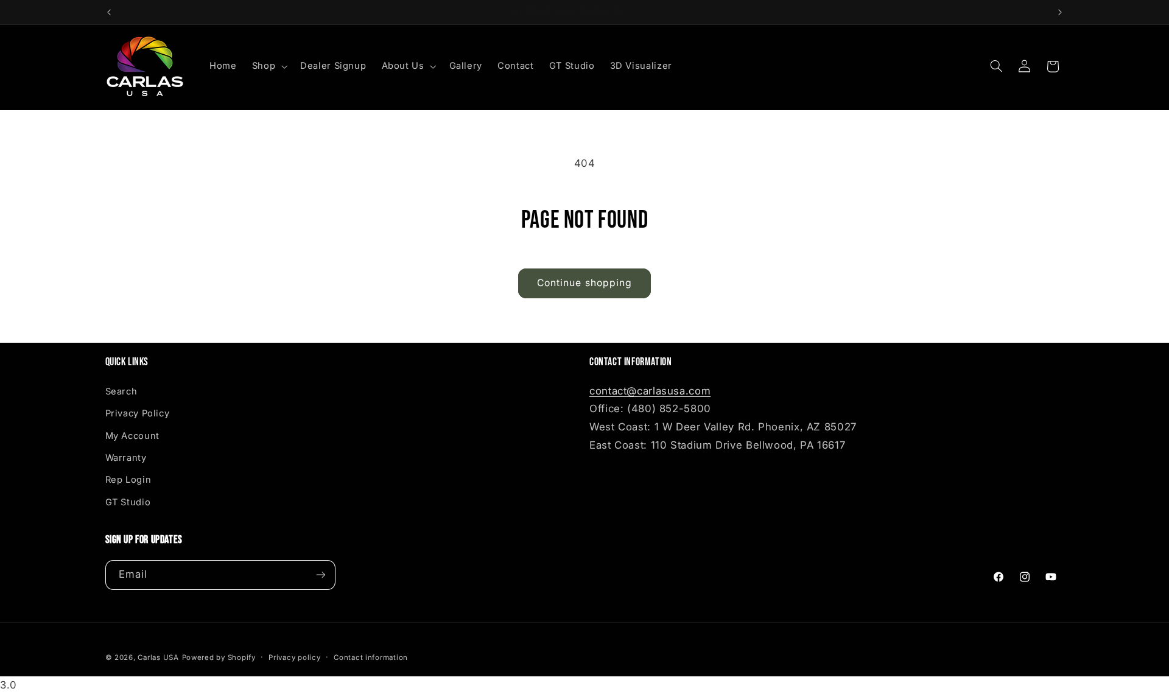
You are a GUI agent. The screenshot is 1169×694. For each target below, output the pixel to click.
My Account (132, 435)
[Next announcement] (1060, 12)
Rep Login (128, 479)
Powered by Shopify (219, 657)
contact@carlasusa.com (650, 391)
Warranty (126, 457)
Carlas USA (158, 657)
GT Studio (128, 502)
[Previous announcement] (109, 12)
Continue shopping (584, 283)
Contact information (371, 657)
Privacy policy (294, 657)
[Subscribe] (320, 575)
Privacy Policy (137, 413)
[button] (268, 66)
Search (121, 391)
